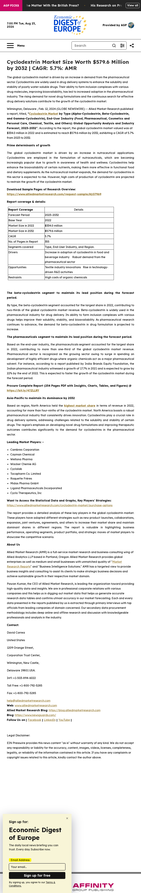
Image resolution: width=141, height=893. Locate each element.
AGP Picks (11, 5)
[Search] (114, 46)
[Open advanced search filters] (122, 46)
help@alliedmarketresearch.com (28, 700)
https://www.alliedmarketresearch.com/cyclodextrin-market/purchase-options (59, 505)
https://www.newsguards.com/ (35, 715)
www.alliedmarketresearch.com (36, 705)
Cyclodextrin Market (43, 113)
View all (132, 5)
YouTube (64, 720)
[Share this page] (131, 45)
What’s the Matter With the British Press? (46, 5)
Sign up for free (37, 875)
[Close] (67, 818)
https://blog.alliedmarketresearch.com (74, 710)
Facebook (34, 720)
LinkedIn (50, 720)
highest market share (79, 405)
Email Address (20, 860)
